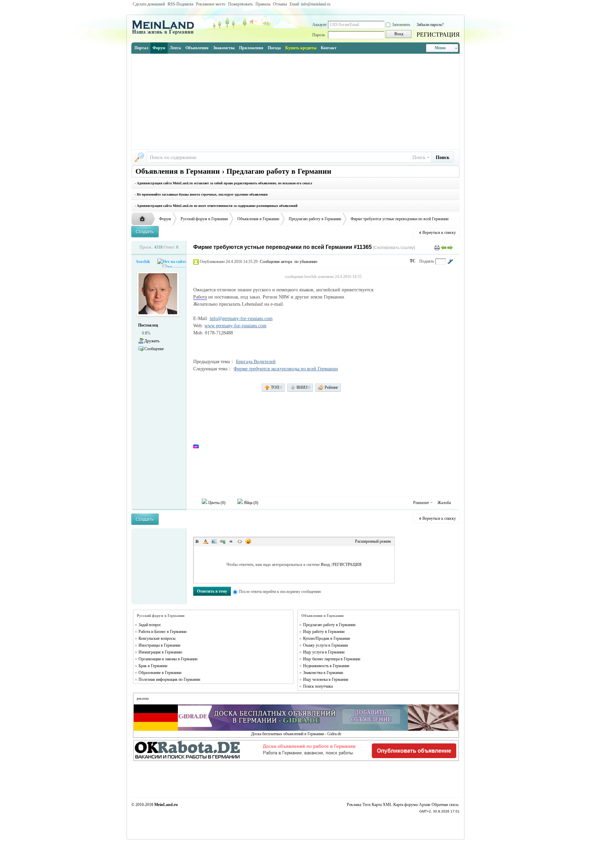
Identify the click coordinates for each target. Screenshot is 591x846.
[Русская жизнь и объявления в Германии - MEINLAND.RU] (165, 33)
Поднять (426, 261)
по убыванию (305, 261)
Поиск (418, 157)
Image (214, 541)
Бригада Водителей (256, 361)
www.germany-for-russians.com (235, 325)
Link (222, 541)
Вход (325, 564)
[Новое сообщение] (145, 231)
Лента (175, 47)
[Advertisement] (295, 101)
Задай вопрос (150, 624)
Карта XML (382, 804)
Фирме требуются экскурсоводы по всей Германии (286, 368)
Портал (141, 47)
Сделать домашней (149, 4)
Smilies (248, 541)
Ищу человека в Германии (325, 679)
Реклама (354, 804)
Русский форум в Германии (204, 218)
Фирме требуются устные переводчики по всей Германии (399, 218)
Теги (366, 804)
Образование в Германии (160, 672)
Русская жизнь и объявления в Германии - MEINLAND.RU (144, 219)
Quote (231, 541)
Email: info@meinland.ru (310, 4)
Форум (159, 47)
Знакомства (224, 47)
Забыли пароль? (430, 24)
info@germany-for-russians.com (241, 318)
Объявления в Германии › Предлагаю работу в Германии (233, 171)
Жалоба (444, 502)
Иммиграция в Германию (160, 652)
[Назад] (443, 247)
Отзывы (280, 4)
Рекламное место (210, 4)
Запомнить (401, 24)
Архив (424, 804)
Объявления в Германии (258, 218)
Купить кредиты (300, 47)
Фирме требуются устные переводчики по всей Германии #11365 (282, 247)
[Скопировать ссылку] (394, 247)
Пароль (318, 34)
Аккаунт (319, 24)
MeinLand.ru (166, 804)
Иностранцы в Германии (159, 645)
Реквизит (421, 502)
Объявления (197, 47)
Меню (440, 47)
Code (239, 541)
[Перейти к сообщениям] (450, 261)
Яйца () (250, 502)
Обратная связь (445, 804)
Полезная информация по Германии (169, 679)
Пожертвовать (240, 4)
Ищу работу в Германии (323, 631)
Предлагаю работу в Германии (315, 218)
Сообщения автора (276, 261)
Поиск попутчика (318, 686)
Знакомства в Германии (323, 672)
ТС (413, 261)
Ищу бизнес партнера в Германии (331, 659)
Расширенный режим (373, 541)
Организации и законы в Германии (168, 659)
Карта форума (405, 804)
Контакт (329, 47)
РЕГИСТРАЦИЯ (438, 34)
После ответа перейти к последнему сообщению (280, 591)
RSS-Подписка (180, 4)
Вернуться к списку (439, 232)
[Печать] (437, 247)
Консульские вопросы (157, 638)
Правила (262, 4)
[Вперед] (450, 247)
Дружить (151, 341)
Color (205, 541)
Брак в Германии (153, 665)
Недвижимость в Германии (326, 665)
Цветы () (216, 502)
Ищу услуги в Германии (323, 652)
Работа (200, 297)
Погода (274, 47)
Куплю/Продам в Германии (326, 638)
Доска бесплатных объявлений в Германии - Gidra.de (296, 733)
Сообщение (154, 348)
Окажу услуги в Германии (325, 645)
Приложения (251, 47)
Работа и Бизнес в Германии (162, 631)
